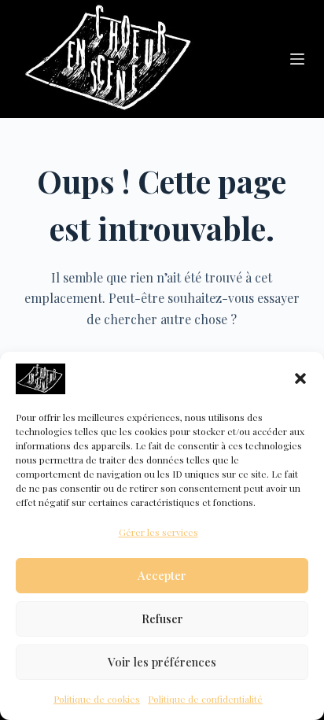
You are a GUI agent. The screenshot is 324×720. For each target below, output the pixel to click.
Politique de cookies (96, 698)
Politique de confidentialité (205, 698)
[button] (300, 378)
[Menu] (297, 59)
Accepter (162, 575)
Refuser (162, 618)
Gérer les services (158, 532)
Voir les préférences (162, 662)
